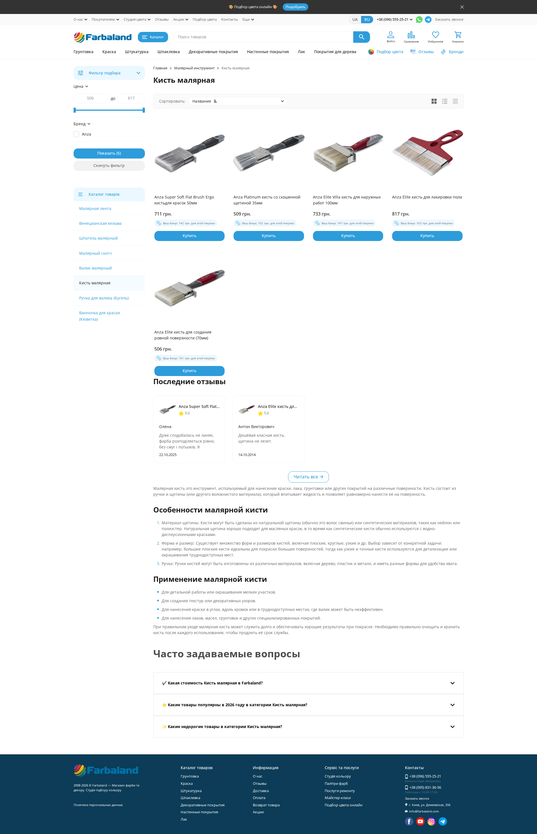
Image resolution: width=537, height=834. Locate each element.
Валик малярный (95, 268)
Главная (160, 67)
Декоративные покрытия (213, 51)
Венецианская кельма (100, 223)
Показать (106, 153)
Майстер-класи (338, 797)
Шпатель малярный (98, 238)
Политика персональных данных (98, 805)
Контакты (229, 19)
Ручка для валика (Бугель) (104, 298)
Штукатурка (137, 51)
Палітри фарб (336, 783)
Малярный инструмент (194, 67)
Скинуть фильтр (109, 165)
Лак (301, 51)
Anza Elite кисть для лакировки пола (427, 197)
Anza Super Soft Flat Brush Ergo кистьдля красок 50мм (184, 199)
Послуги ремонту (340, 790)
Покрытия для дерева (335, 51)
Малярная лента (95, 208)
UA (355, 19)
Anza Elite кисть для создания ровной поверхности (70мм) (182, 335)
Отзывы (162, 19)
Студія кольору (338, 776)
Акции (258, 811)
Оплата (259, 797)
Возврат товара (266, 804)
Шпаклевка (168, 51)
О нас (257, 776)
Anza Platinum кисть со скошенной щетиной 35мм (267, 199)
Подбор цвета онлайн (343, 804)
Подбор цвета (205, 19)
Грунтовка (83, 51)
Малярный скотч (95, 253)
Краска (109, 51)
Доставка (261, 790)
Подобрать (295, 6)
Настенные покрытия (268, 51)
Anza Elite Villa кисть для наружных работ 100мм (347, 199)
